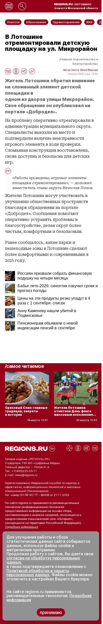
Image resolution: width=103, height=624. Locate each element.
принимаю (51, 612)
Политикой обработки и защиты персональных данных (37, 572)
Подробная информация (21, 527)
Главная (66, 59)
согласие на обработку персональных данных (43, 560)
